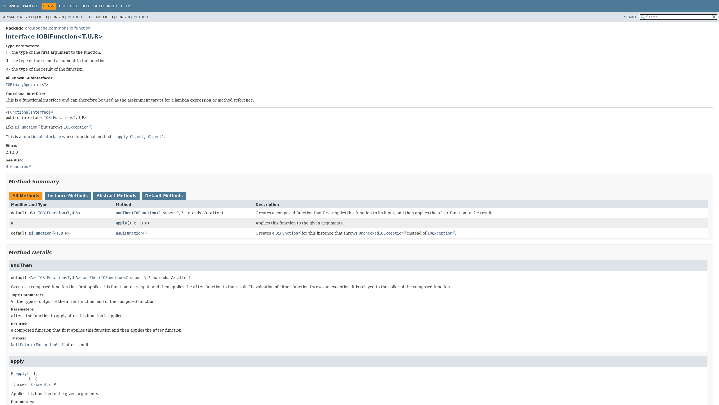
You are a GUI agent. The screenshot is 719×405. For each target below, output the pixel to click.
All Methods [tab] (25, 196)
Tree (73, 6)
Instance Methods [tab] (68, 196)
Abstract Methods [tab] (116, 196)
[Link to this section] (63, 181)
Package (30, 6)
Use (62, 6)
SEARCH (631, 17)
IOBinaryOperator (24, 84)
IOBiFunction (57, 117)
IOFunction (145, 213)
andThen (123, 213)
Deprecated (92, 6)
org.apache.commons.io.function (58, 28)
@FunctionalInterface (28, 112)
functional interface (41, 136)
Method (74, 17)
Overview (11, 6)
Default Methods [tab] (164, 196)
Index (112, 6)
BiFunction (40, 233)
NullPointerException (33, 345)
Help (125, 6)
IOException (41, 384)
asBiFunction (129, 233)
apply (121, 223)
